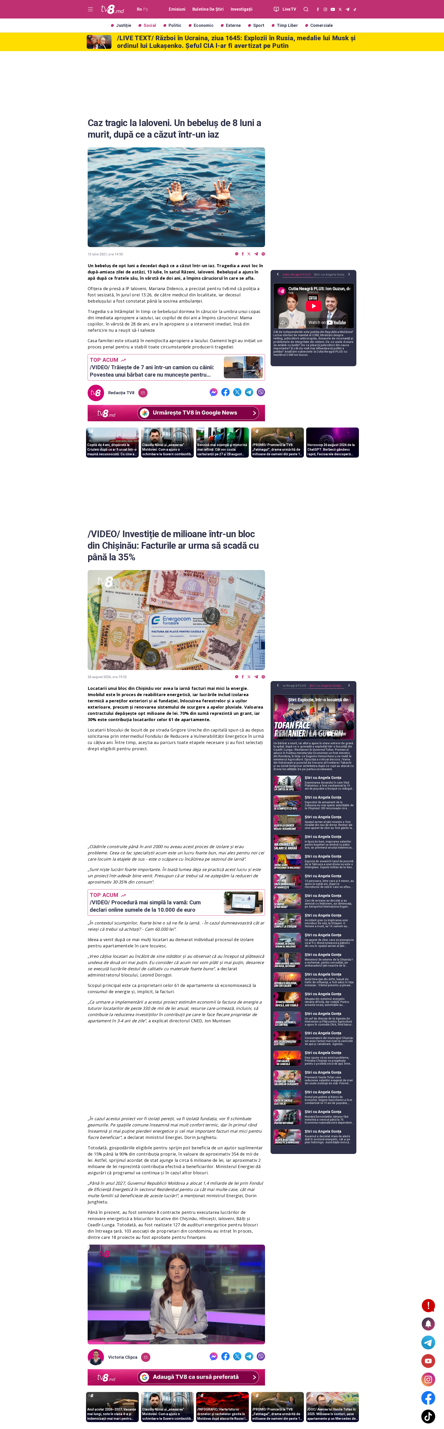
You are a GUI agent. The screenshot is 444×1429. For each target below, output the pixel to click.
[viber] (263, 254)
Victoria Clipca (122, 1357)
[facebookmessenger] (236, 254)
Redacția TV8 (121, 393)
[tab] (298, 276)
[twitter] (249, 254)
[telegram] (256, 254)
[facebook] (243, 254)
